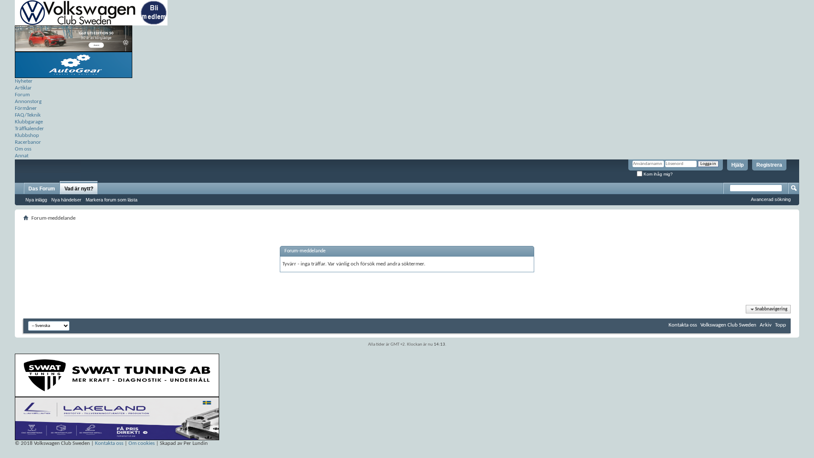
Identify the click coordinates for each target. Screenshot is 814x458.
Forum (22, 95)
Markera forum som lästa (111, 199)
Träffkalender (29, 128)
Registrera (769, 165)
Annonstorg (28, 101)
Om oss (23, 149)
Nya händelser (66, 199)
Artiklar (23, 88)
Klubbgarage (29, 122)
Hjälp (737, 165)
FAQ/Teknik (28, 115)
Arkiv (766, 325)
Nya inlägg (36, 199)
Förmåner (26, 108)
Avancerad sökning (771, 199)
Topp (780, 325)
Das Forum (41, 189)
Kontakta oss (683, 325)
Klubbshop (27, 135)
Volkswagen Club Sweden (728, 325)
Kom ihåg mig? (657, 174)
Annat (21, 156)
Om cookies (141, 443)
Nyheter (24, 81)
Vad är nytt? (78, 189)
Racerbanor (28, 142)
